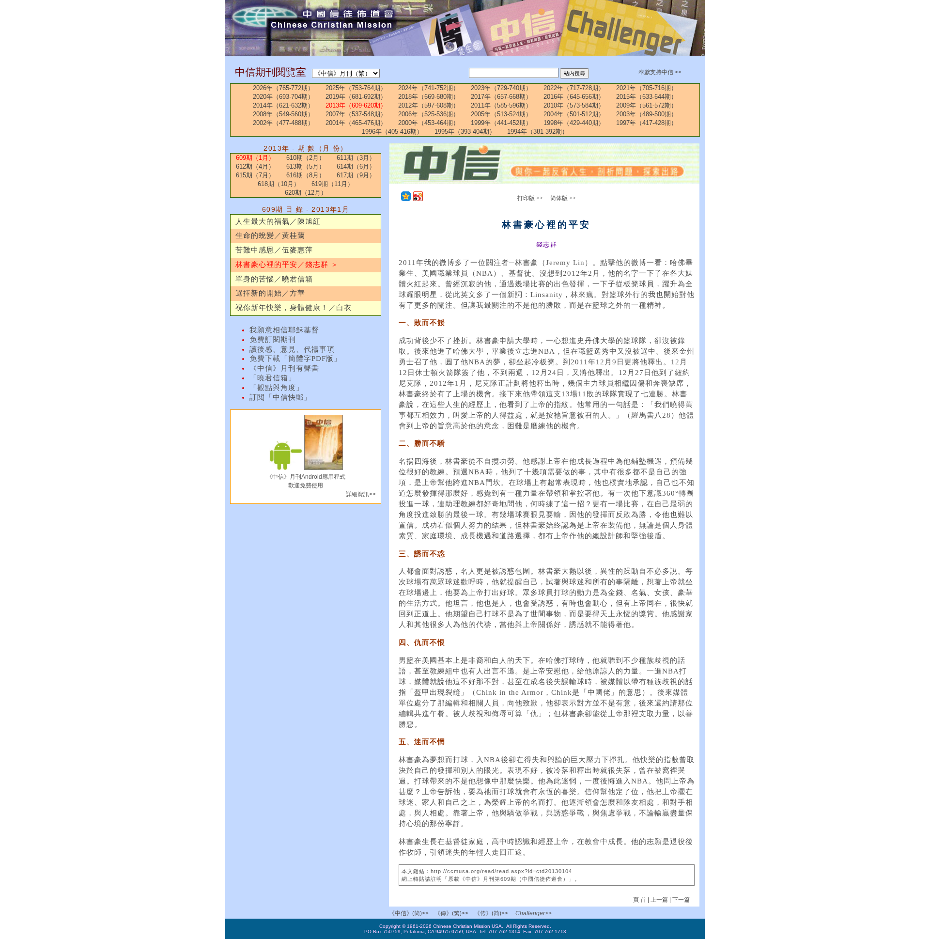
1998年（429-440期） (573, 122)
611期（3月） (356, 157)
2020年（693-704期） (283, 96)
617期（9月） (356, 175)
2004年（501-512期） (573, 114)
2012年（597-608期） (428, 105)
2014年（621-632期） (283, 105)
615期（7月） (255, 175)
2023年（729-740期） (501, 88)
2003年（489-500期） (646, 114)
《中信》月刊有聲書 (284, 368)
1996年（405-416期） (392, 131)
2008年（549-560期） (283, 114)
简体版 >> (563, 198)
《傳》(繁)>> (451, 913)
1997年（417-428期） (646, 122)
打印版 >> (530, 198)
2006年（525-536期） (428, 114)
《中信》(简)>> (409, 913)
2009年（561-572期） (646, 105)
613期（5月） (305, 166)
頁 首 (640, 899)
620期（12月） (306, 192)
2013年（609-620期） (356, 105)
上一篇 (659, 899)
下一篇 (681, 899)
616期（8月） (305, 175)
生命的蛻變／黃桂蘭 (270, 235)
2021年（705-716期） (646, 88)
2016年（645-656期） (573, 96)
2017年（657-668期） (501, 96)
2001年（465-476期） (356, 122)
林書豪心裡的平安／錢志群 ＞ (287, 264)
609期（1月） (255, 157)
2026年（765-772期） (283, 88)
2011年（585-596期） (501, 105)
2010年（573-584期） (573, 105)
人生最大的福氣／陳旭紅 (278, 221)
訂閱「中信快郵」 (280, 397)
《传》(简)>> (491, 913)
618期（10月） (279, 184)
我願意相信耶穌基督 (284, 330)
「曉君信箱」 (272, 378)
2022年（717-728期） (573, 88)
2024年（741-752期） (428, 88)
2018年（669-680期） (428, 96)
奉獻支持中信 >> (660, 72)
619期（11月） (332, 184)
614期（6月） (356, 166)
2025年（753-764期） (356, 88)
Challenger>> (533, 913)
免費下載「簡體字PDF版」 (295, 358)
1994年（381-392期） (537, 131)
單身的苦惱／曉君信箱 (274, 279)
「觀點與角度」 (276, 387)
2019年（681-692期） (356, 96)
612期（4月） (255, 166)
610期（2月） (305, 157)
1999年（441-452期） (501, 122)
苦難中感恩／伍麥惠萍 (274, 250)
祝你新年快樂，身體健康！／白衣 (293, 308)
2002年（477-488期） (283, 122)
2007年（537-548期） (356, 114)
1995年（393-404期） (465, 131)
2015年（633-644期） (646, 96)
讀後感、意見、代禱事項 (292, 349)
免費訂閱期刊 (272, 340)
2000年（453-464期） (428, 122)
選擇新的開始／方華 (270, 293)
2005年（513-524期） (501, 114)
